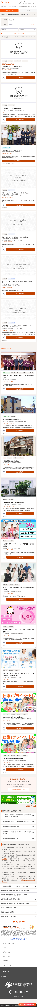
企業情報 (3, 976)
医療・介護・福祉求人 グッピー (8, 6)
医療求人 (7, 849)
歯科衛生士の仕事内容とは (10, 838)
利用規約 (5, 960)
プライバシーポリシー (9, 965)
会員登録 (4, 859)
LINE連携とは (30, 806)
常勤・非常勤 (9, 10)
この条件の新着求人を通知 (19, 789)
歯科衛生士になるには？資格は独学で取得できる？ (17, 821)
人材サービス (5, 971)
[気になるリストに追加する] (3, 77)
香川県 (34, 6)
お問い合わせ (6, 951)
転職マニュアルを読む (8, 912)
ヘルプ (4, 947)
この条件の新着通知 (19, 33)
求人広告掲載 (6, 956)
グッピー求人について (9, 943)
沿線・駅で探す (32, 14)
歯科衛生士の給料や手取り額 (11, 826)
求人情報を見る (20, 77)
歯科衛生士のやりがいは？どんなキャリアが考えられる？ (17, 832)
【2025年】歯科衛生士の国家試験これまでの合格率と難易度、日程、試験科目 (17, 815)
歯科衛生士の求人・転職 (24, 6)
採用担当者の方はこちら (18, 939)
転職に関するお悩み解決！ (9, 916)
